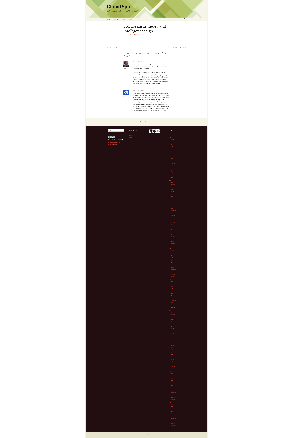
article (128, 38)
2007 (170, 279)
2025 (170, 133)
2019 (170, 156)
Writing (130, 137)
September (173, 172)
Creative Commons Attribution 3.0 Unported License (114, 142)
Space (124, 19)
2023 (170, 152)
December (173, 153)
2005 (170, 341)
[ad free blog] (154, 131)
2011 (170, 194)
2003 (170, 402)
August (172, 191)
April (172, 146)
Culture (130, 19)
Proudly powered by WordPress (146, 435)
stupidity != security (179, 47)
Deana (143, 34)
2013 (170, 175)
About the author (132, 133)
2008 (170, 248)
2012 (170, 180)
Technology (116, 19)
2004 (170, 371)
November (173, 213)
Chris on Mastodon (153, 139)
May (171, 170)
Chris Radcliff (118, 139)
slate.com (134, 38)
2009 (170, 218)
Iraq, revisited (112, 47)
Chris (124, 68)
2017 (170, 161)
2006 (170, 310)
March (172, 144)
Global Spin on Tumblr (133, 140)
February (173, 142)
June (172, 177)
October (172, 241)
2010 (170, 203)
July (171, 135)
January (172, 139)
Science (109, 19)
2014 (170, 166)
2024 (170, 137)
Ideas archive (132, 135)
